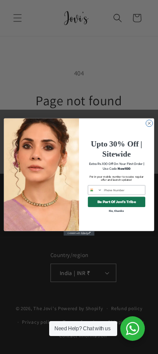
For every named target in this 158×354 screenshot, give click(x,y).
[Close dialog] (149, 123)
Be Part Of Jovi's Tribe (116, 202)
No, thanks (116, 210)
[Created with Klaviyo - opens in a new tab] (79, 233)
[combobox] (95, 189)
